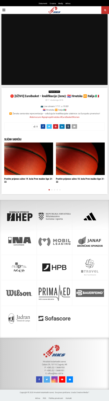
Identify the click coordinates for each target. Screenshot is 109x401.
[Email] (70, 379)
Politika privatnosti (56, 398)
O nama (53, 4)
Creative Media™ (82, 392)
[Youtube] (62, 379)
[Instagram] (54, 379)
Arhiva (67, 4)
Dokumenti (43, 4)
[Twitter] (47, 379)
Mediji (60, 4)
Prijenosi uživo (54, 91)
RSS (44, 398)
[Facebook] (39, 379)
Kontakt (69, 398)
